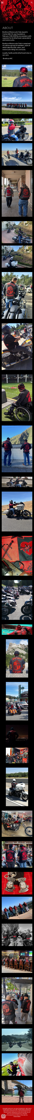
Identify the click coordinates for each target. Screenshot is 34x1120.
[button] (2, 2)
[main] (17, 42)
